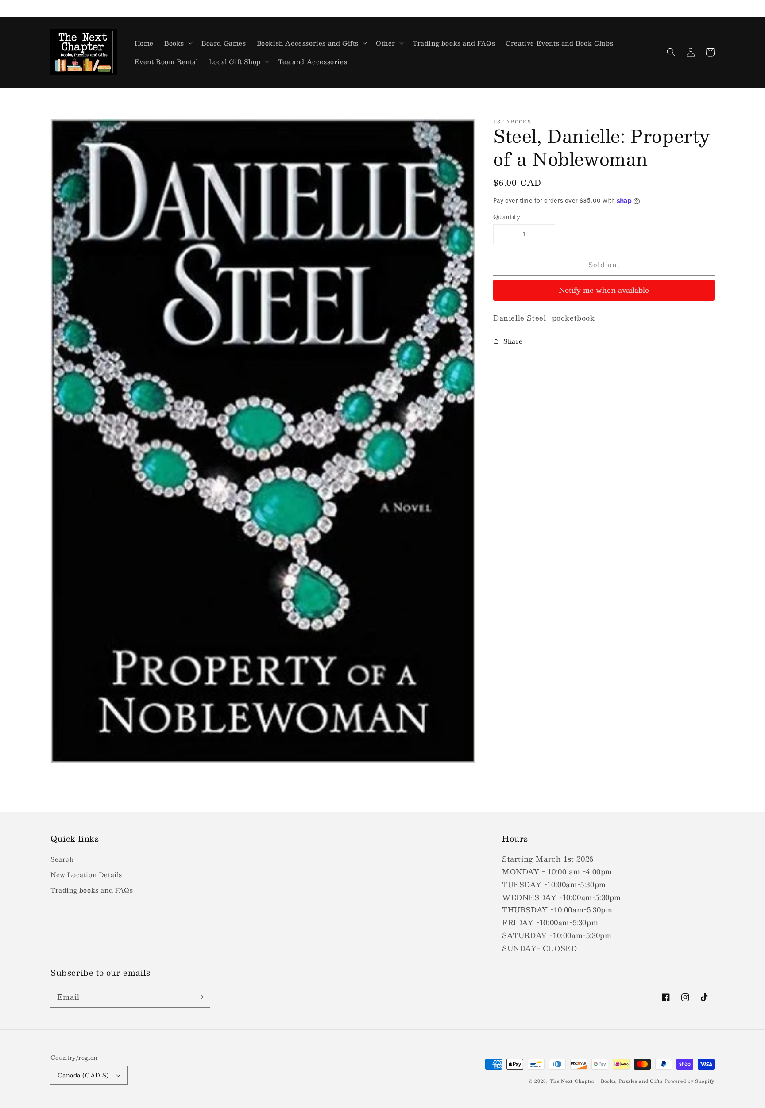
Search (62, 859)
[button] (671, 52)
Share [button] (513, 340)
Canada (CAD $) (83, 1075)
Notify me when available (604, 290)
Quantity (506, 217)
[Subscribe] (200, 997)
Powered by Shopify (690, 1081)
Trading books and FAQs (91, 890)
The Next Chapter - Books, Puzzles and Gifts (606, 1081)
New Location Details (86, 874)
